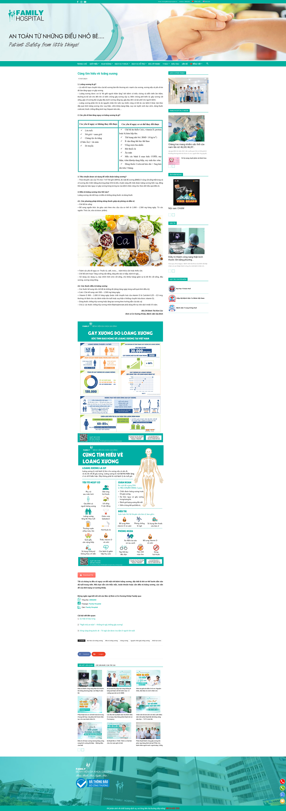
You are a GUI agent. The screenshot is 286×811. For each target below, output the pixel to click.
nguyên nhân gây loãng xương (140, 640)
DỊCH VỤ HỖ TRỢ (138, 64)
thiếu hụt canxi (156, 640)
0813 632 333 (172, 808)
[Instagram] (81, 1)
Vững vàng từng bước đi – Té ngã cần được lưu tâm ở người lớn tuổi (107, 631)
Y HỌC (165, 64)
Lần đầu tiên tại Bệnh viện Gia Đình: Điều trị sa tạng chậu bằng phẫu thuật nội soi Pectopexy (119, 717)
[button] (207, 64)
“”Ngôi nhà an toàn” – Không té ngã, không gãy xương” (101, 625)
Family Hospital (95, 604)
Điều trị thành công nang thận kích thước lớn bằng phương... (185, 258)
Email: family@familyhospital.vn (167, 1)
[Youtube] (85, 1)
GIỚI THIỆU (94, 64)
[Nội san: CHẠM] (188, 192)
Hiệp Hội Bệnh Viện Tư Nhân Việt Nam (190, 298)
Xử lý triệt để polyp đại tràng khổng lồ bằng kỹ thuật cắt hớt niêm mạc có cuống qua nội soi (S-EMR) (119, 691)
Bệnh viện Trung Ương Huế (186, 308)
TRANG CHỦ (82, 64)
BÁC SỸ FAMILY (154, 64)
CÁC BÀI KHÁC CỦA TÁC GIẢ (105, 665)
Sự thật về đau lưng (87, 619)
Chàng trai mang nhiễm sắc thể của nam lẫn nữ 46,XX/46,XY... (186, 145)
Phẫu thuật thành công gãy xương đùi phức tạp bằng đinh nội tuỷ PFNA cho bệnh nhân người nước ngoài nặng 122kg (149, 743)
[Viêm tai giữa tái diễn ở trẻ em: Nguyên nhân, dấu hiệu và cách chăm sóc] (149, 678)
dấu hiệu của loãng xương (95, 640)
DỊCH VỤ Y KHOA (121, 64)
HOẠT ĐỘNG (106, 64)
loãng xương (124, 640)
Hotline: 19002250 (184, 1)
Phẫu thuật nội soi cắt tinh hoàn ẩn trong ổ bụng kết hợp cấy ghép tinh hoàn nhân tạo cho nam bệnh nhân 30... (91, 717)
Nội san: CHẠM (176, 208)
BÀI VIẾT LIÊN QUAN (86, 665)
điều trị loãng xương (111, 640)
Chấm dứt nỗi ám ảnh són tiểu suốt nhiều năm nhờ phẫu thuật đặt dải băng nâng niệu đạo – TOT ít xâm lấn (149, 717)
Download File (88, 575)
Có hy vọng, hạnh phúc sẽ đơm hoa (193, 158)
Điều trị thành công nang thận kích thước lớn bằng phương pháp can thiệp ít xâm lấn (91, 691)
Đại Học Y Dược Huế (183, 289)
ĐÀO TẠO (175, 64)
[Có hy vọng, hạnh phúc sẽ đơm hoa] (174, 161)
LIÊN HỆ (185, 64)
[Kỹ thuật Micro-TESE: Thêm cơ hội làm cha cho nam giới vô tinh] (120, 730)
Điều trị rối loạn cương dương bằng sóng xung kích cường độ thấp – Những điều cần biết (91, 743)
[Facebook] (77, 1)
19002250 (92, 600)
